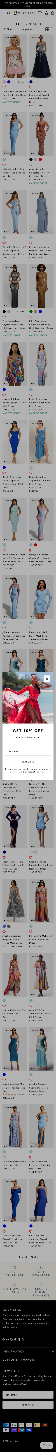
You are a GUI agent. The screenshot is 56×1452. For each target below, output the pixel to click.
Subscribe (28, 761)
